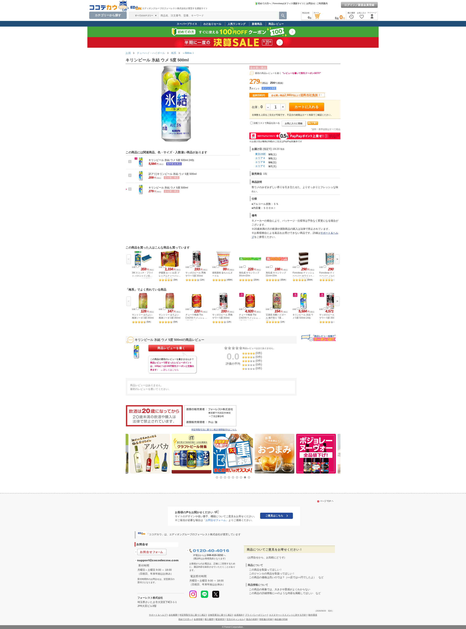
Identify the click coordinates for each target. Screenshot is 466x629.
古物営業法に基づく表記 (220, 615)
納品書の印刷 (281, 619)
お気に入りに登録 (293, 123)
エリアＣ (260, 166)
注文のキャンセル (235, 619)
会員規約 (238, 615)
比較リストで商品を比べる (267, 123)
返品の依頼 (251, 619)
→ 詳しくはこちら (170, 369)
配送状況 (220, 619)
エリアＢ (260, 162)
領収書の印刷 (265, 619)
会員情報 (198, 619)
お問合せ (310, 3)
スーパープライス (187, 23)
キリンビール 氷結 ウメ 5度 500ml (168, 187)
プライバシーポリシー (256, 615)
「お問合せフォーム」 (215, 520)
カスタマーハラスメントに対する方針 (287, 615)
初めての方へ (264, 3)
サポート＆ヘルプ (157, 615)
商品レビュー (276, 23)
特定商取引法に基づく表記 (192, 615)
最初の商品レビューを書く (268, 73)
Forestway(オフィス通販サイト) (289, 3)
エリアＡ (260, 158)
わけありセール (212, 23)
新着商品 (257, 23)
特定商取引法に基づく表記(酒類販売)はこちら (214, 429)
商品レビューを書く (171, 348)
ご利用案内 (322, 3)
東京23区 (260, 154)
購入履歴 (209, 619)
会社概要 (173, 615)
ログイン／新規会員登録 (359, 4)
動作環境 (312, 615)
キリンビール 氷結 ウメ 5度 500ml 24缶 (171, 160)
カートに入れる (307, 107)
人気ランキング (237, 23)
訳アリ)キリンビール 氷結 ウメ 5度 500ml (173, 173)
